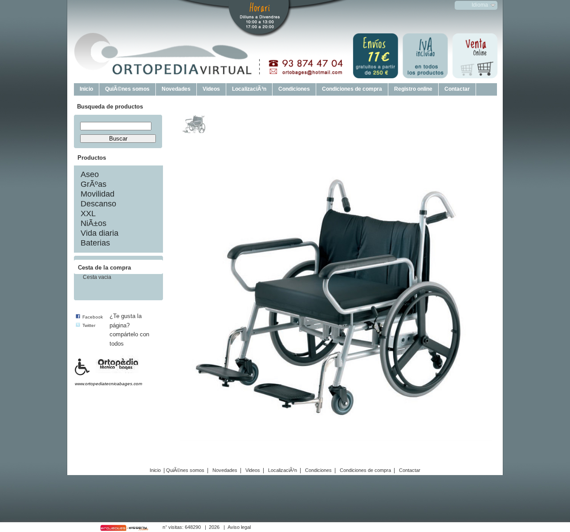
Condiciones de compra (352, 89)
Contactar (457, 89)
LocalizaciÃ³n (249, 89)
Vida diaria (99, 233)
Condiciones (294, 89)
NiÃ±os (93, 223)
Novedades (176, 89)
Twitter (88, 325)
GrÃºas (93, 184)
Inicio (86, 89)
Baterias (95, 242)
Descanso (98, 203)
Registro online (413, 89)
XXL (88, 213)
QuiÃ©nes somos (127, 89)
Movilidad (97, 193)
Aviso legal (239, 527)
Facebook (92, 316)
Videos (211, 89)
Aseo (90, 174)
